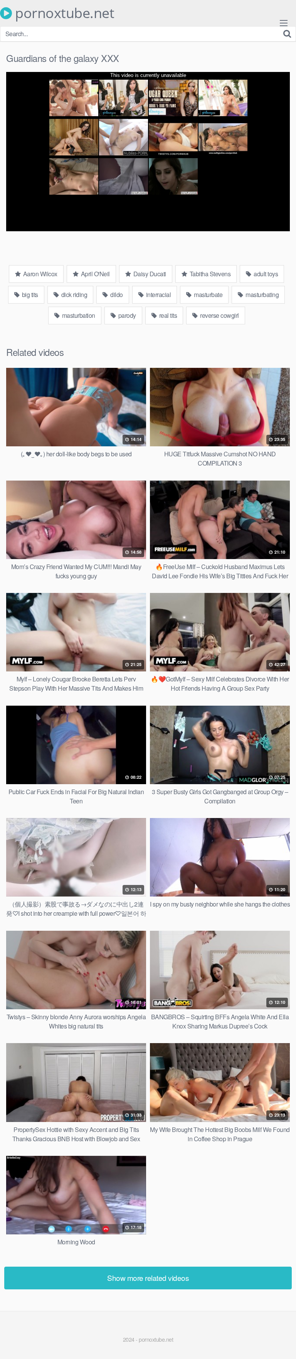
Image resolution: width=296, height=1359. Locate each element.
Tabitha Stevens (209, 273)
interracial (158, 294)
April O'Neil (94, 273)
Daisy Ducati (149, 273)
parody (126, 315)
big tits (29, 294)
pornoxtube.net (63, 13)
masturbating (261, 294)
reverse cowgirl (219, 315)
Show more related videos (148, 1277)
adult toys (265, 273)
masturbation (78, 315)
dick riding (73, 294)
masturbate (208, 294)
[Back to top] (282, 1342)
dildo (116, 294)
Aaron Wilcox (39, 273)
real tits (167, 315)
